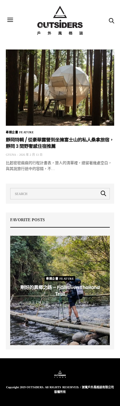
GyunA (11, 154)
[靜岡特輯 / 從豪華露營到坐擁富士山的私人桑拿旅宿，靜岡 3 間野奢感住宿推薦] (60, 87)
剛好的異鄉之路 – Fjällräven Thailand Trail (60, 290)
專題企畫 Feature (20, 132)
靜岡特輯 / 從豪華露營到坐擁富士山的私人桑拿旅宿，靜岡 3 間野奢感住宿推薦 (60, 143)
